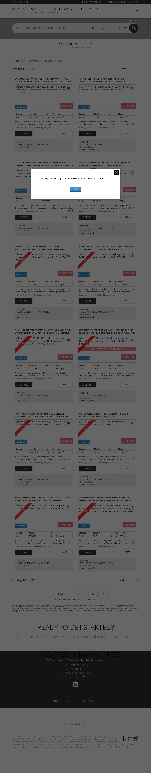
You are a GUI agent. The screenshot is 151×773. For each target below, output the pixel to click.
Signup (16, 2)
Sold (60, 60)
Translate (85, 47)
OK (75, 189)
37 (93, 593)
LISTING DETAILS (23, 133)
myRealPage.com (80, 724)
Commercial (34, 60)
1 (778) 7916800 (23, 147)
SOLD (137, 20)
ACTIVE (125, 20)
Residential (49, 60)
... (85, 593)
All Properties (18, 60)
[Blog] (75, 684)
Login (26, 2)
